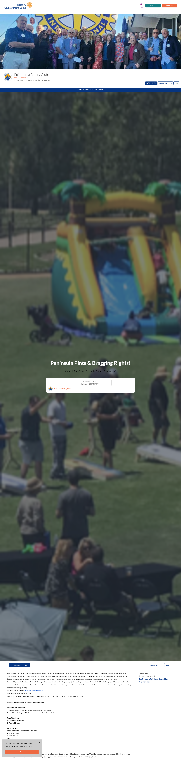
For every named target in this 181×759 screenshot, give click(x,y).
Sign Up (169, 5)
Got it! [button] (22, 752)
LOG (176, 83)
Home (80, 90)
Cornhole (89, 90)
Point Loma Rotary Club (62, 389)
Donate (152, 83)
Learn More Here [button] (25, 746)
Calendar (99, 90)
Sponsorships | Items (19, 665)
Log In (153, 5)
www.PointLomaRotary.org (34, 690)
